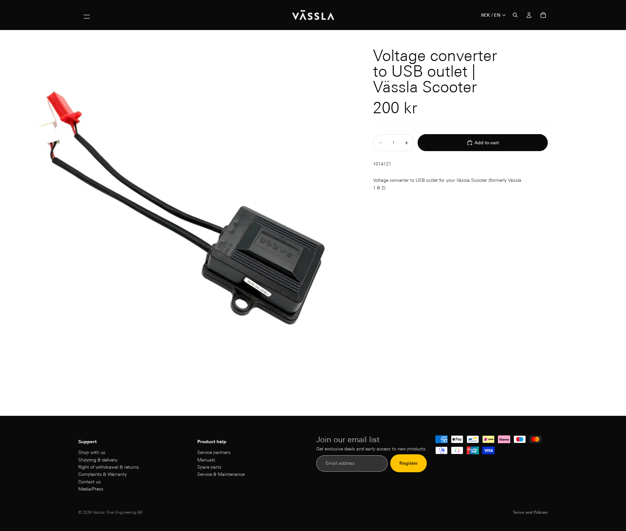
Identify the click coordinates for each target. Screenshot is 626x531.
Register (408, 463)
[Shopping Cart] (543, 15)
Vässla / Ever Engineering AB (117, 512)
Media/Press (90, 489)
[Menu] (86, 15)
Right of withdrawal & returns (108, 467)
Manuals (206, 459)
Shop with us (91, 452)
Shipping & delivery (97, 459)
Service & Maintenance (221, 474)
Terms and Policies (530, 512)
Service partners (214, 452)
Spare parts (209, 467)
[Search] (515, 15)
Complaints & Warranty (102, 474)
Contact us (89, 481)
